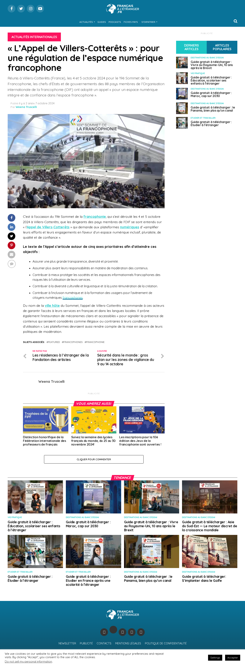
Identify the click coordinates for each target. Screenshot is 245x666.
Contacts (104, 643)
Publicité (86, 643)
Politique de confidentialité (166, 643)
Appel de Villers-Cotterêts (48, 227)
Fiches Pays (131, 21)
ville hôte (52, 305)
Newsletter (67, 643)
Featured (54, 342)
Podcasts (115, 21)
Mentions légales (128, 643)
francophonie (94, 216)
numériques (129, 227)
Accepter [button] (232, 657)
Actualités (86, 21)
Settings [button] (215, 657)
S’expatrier (148, 21)
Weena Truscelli (26, 107)
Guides (101, 21)
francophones (73, 298)
